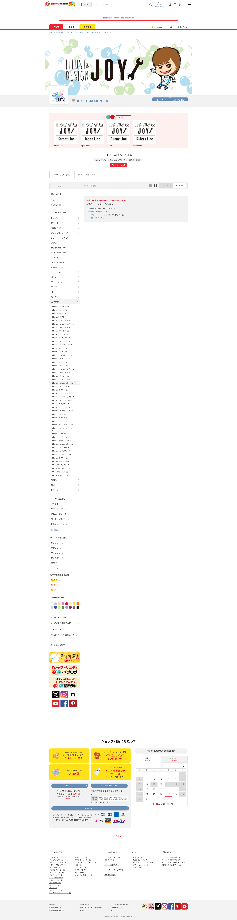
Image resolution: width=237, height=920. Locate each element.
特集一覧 (78, 865)
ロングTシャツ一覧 (56, 877)
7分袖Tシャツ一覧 (55, 880)
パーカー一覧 (54, 885)
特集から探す (59, 645)
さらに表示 (54, 530)
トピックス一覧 (80, 867)
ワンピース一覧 (54, 867)
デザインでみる (179, 186)
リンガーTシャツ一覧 (57, 872)
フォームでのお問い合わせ (171, 860)
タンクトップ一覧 (55, 875)
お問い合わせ (183, 27)
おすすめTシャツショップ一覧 (85, 862)
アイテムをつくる (110, 852)
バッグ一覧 (53, 887)
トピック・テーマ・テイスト (100, 215)
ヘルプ (171, 27)
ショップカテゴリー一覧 (83, 875)
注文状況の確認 (159, 6)
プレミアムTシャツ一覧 (57, 862)
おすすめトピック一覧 (83, 860)
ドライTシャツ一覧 (56, 860)
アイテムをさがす (55, 852)
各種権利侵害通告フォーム (171, 865)
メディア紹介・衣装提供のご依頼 (173, 862)
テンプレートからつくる (113, 857)
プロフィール (161, 99)
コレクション (179, 99)
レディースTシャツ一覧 (57, 865)
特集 (91, 218)
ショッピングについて (139, 857)
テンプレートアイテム (88, 174)
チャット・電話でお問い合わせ (172, 857)
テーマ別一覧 (79, 872)
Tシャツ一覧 (53, 857)
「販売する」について (139, 860)
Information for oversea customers (118, 17)
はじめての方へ (110, 875)
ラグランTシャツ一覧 (57, 870)
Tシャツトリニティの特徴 (113, 870)
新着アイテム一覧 (81, 857)
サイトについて (136, 867)
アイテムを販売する (111, 865)
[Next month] (183, 766)
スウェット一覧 (55, 882)
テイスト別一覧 (80, 870)
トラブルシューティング (140, 865)
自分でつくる (109, 860)
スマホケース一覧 (55, 890)
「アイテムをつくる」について (142, 862)
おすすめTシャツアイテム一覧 (60, 893)
